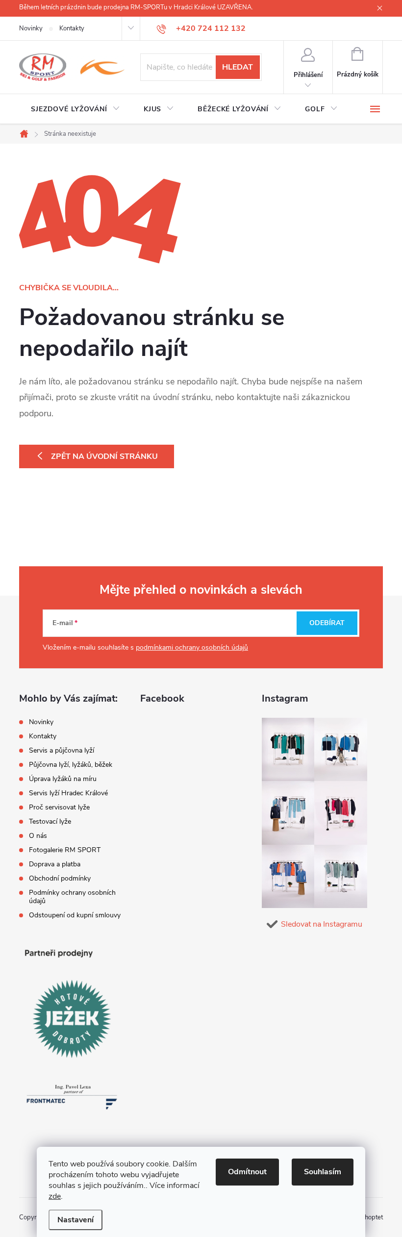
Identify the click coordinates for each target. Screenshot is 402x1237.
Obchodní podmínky (60, 878)
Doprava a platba (54, 864)
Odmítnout (247, 1171)
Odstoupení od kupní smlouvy (75, 915)
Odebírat (327, 623)
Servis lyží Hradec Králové (68, 793)
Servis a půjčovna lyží (61, 750)
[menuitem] (75, 109)
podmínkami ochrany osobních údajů (192, 647)
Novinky (31, 28)
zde (55, 1196)
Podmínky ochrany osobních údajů (72, 897)
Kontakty (71, 28)
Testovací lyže (50, 821)
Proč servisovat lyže (59, 807)
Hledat (237, 67)
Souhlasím (322, 1171)
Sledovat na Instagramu (321, 924)
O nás (38, 835)
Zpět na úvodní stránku (104, 456)
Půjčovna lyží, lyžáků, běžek (70, 764)
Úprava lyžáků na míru (63, 778)
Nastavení (75, 1219)
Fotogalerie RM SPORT (64, 850)
